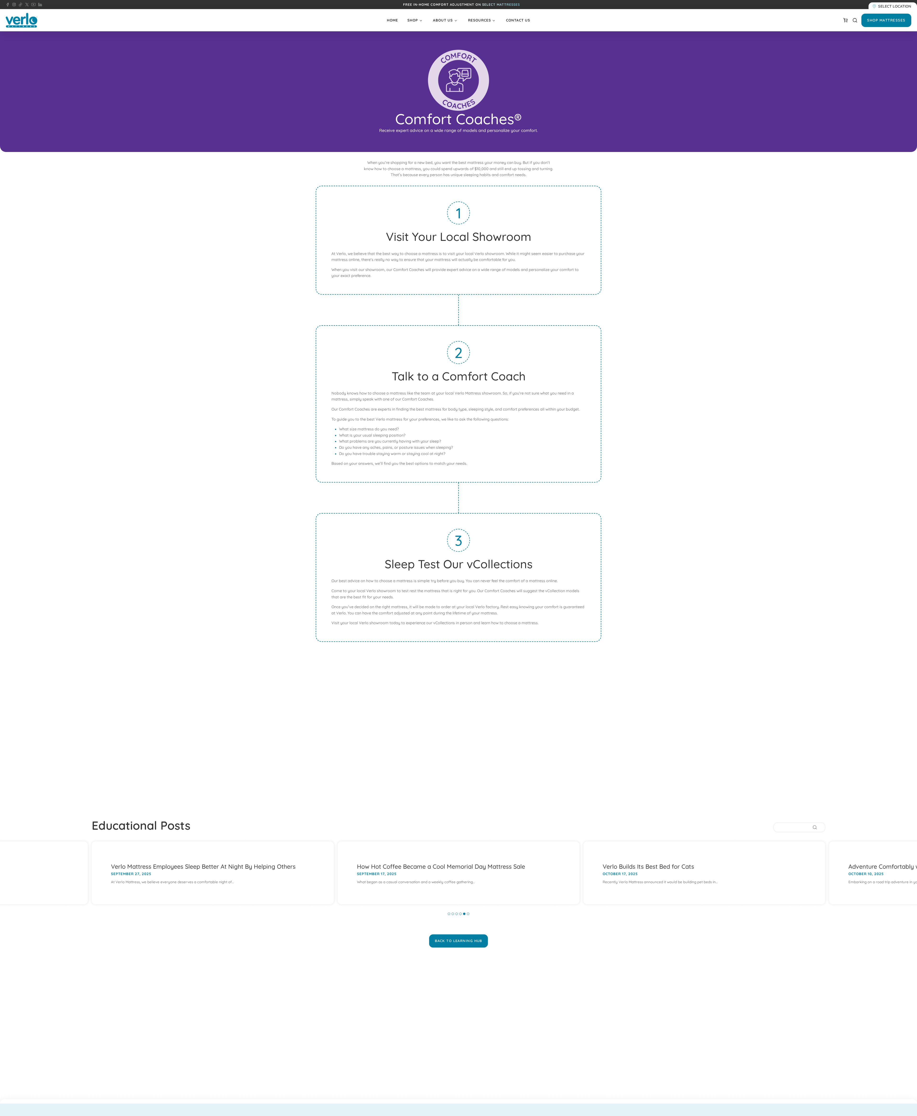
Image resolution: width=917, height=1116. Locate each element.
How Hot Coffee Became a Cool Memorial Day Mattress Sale (441, 866)
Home (392, 20)
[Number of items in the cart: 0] (845, 20)
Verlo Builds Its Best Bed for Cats (648, 866)
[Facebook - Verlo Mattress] (8, 4)
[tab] (449, 914)
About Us (443, 20)
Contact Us (518, 20)
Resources (479, 20)
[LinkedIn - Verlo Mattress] (13, 4)
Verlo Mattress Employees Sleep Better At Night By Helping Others (203, 866)
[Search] (815, 827)
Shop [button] (412, 20)
